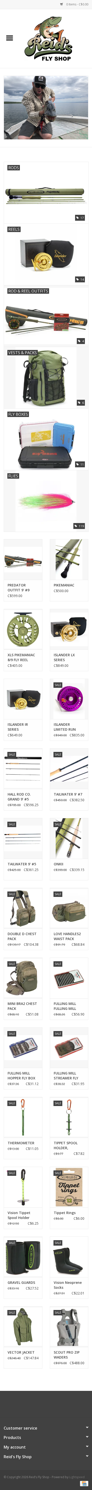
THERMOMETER (21, 1143)
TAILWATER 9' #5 (22, 864)
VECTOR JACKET (21, 1352)
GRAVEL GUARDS (21, 1282)
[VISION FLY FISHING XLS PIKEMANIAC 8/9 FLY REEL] (23, 629)
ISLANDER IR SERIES (18, 727)
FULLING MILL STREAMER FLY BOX (66, 1076)
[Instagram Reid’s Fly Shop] (55, 1406)
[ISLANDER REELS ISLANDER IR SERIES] (23, 699)
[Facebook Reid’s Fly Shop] (37, 1406)
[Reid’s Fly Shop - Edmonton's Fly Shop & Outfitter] (55, 38)
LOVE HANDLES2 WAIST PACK (67, 936)
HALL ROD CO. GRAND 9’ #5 (19, 796)
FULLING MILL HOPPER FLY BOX (21, 1075)
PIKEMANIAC (64, 585)
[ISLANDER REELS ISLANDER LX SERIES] (69, 629)
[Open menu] (9, 38)
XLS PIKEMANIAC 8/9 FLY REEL (21, 657)
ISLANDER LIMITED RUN (65, 727)
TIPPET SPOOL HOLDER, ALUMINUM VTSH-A (69, 1145)
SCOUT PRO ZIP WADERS (66, 1355)
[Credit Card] (83, 1483)
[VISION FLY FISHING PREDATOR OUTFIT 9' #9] (23, 559)
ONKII (58, 864)
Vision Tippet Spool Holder (19, 1215)
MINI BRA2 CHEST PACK (22, 1006)
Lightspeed (77, 1477)
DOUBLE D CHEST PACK (22, 936)
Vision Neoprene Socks (68, 1285)
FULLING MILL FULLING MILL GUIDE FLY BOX (66, 1006)
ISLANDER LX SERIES (64, 657)
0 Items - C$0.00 (77, 4)
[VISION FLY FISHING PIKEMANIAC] (69, 559)
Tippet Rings (65, 1212)
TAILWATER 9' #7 (68, 794)
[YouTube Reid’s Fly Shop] (46, 1406)
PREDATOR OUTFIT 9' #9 (18, 587)
